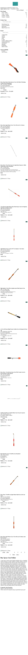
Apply (14, 18)
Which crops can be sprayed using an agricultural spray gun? (13, 589)
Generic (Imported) (6, 85)
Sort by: (18, 10)
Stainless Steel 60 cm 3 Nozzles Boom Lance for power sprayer (13, 412)
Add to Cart (3, 93)
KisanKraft (4, 456)
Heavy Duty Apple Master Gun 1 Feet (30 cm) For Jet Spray (12, 125)
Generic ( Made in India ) (7, 415)
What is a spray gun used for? (7, 588)
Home (2, 7)
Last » (17, 554)
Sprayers (11, 7)
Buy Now (3, 95)
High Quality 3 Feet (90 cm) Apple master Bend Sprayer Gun (13, 288)
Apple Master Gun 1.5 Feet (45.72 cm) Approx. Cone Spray (12, 248)
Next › (14, 554)
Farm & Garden (6, 7)
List (1, 10)
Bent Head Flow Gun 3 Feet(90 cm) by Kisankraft (10, 453)
